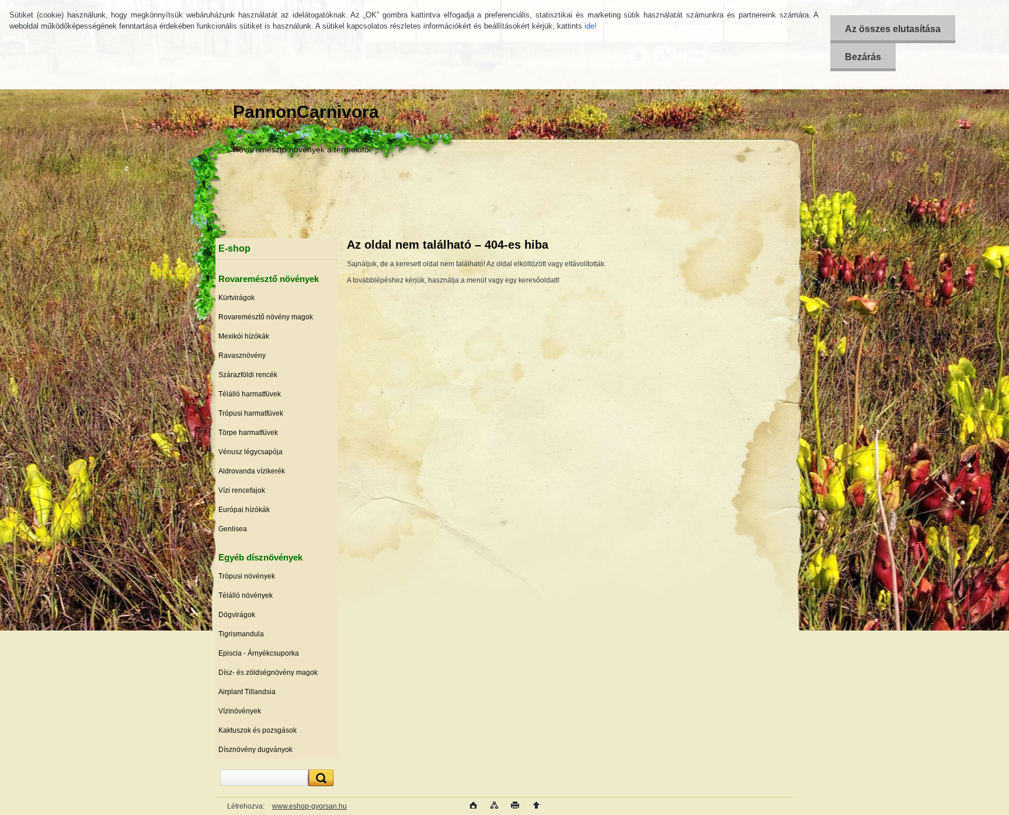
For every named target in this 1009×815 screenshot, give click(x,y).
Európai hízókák (244, 510)
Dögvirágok (236, 615)
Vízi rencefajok (241, 490)
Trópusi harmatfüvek (250, 413)
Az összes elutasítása (893, 29)
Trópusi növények (246, 576)
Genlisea (232, 529)
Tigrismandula (241, 634)
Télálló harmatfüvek (249, 394)
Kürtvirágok (236, 298)
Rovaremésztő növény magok (265, 317)
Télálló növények (245, 595)
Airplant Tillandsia (247, 692)
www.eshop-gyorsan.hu (309, 806)
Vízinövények (239, 711)
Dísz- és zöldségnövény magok (268, 672)
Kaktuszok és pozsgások (257, 730)
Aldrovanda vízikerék (251, 471)
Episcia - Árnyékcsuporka (258, 653)
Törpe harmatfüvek (248, 433)
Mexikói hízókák (243, 336)
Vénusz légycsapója (250, 452)
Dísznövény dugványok (255, 750)
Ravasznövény (242, 355)
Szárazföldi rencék (247, 375)
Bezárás (863, 57)
